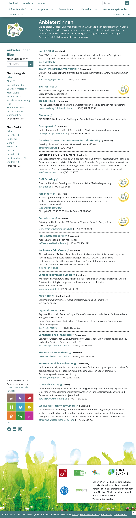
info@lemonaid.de (48, 288)
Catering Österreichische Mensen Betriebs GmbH (68, 140)
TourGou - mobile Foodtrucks (56, 363)
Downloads (119, 14)
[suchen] (30, 64)
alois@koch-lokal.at (48, 267)
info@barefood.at (47, 61)
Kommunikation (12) (17, 107)
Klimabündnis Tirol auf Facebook (9, 429)
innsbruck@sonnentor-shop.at (54, 345)
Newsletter (28, 3)
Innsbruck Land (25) (17, 158)
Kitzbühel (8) (13, 135)
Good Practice (16, 14)
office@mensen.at (48, 147)
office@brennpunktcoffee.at (53, 133)
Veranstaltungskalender (115, 9)
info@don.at (45, 186)
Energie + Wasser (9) (17, 88)
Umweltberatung (49, 384)
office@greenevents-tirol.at (85, 514)
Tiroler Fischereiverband (53, 352)
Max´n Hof (45, 295)
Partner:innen (66, 9)
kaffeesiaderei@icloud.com (52, 243)
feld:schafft (45, 193)
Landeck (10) (13, 161)
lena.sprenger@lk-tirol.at (51, 79)
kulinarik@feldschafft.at (50, 207)
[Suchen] (127, 3)
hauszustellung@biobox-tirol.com (56, 108)
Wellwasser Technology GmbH (57, 405)
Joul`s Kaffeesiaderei (51, 235)
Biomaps (44, 115)
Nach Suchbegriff (17, 58)
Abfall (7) (11, 81)
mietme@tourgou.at (49, 377)
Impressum (106, 514)
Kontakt (42, 3)
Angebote (43, 9)
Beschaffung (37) (15, 84)
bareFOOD (45, 51)
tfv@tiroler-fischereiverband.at (54, 356)
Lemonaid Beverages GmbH (55, 274)
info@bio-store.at (47, 172)
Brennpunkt (46, 126)
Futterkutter (46, 218)
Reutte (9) (12, 138)
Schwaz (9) (12, 146)
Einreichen (86, 9)
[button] (31, 10)
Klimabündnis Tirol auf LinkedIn (16, 429)
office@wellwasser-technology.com (56, 419)
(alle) (9, 77)
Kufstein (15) (13, 154)
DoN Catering (47, 179)
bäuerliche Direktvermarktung (57, 68)
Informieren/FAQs (18, 9)
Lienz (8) (11, 142)
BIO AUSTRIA (46, 86)
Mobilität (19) (13, 92)
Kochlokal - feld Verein (52, 250)
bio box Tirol (46, 100)
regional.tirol (47, 310)
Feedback (13, 3)
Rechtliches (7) (14, 96)
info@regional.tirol (48, 327)
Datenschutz (120, 514)
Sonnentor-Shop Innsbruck (55, 334)
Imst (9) (10, 150)
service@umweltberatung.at (53, 398)
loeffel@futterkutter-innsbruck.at (55, 228)
